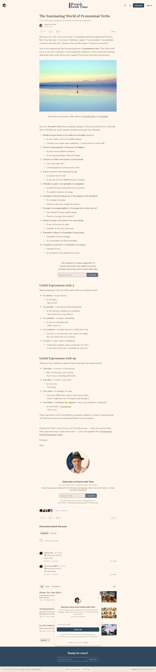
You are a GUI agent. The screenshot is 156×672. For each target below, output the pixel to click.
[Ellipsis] (115, 552)
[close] (98, 597)
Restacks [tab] (53, 533)
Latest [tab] (47, 586)
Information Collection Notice (77, 636)
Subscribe (138, 5)
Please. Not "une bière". (50, 592)
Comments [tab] (44, 533)
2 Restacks (64, 511)
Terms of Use (88, 634)
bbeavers (47, 553)
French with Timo (50, 24)
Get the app (86, 669)
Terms (28, 669)
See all (43, 640)
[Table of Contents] (2, 336)
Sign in (149, 5)
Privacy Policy (94, 636)
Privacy (23, 669)
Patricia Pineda (49, 566)
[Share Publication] (130, 5)
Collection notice (36, 669)
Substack (134, 669)
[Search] (125, 5)
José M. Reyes (89, 116)
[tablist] (48, 533)
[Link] (36, 285)
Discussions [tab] (56, 586)
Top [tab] (42, 586)
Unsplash (104, 116)
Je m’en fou (66, 406)
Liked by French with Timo (53, 555)
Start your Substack (74, 669)
